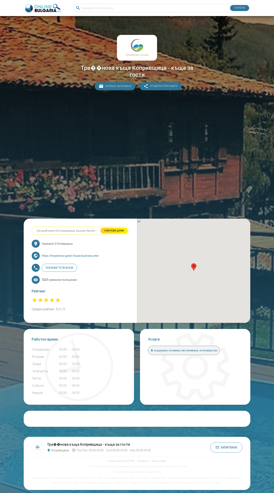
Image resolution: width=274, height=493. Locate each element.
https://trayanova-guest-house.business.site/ (70, 255)
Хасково (146, 478)
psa (175, 467)
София (49, 478)
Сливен (139, 478)
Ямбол (163, 478)
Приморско (164, 483)
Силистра (64, 483)
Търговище (229, 478)
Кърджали (206, 478)
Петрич (183, 483)
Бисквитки (143, 461)
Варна (64, 478)
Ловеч (213, 478)
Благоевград (123, 478)
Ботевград (216, 483)
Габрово (177, 478)
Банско (109, 483)
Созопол (125, 483)
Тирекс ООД (168, 467)
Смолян (56, 483)
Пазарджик (155, 478)
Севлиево (199, 483)
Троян (81, 483)
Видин (192, 478)
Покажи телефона (59, 267)
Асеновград (174, 483)
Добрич (114, 478)
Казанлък (185, 478)
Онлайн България (117, 461)
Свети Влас (142, 483)
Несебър (116, 483)
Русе (87, 478)
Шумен (132, 478)
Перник (170, 478)
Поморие (133, 483)
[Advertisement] (137, 155)
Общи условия (159, 461)
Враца (198, 478)
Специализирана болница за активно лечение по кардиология (139, 467)
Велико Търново (103, 478)
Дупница (190, 483)
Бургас (69, 478)
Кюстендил (73, 483)
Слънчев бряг (153, 483)
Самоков (207, 483)
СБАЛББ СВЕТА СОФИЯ (105, 467)
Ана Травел (182, 467)
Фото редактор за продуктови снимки (146, 472)
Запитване (228, 447)
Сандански (102, 483)
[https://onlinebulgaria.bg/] (42, 8)
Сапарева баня (90, 483)
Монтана (220, 478)
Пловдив (57, 478)
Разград (238, 478)
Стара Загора (79, 478)
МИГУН (90, 467)
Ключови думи (114, 230)
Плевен (93, 478)
